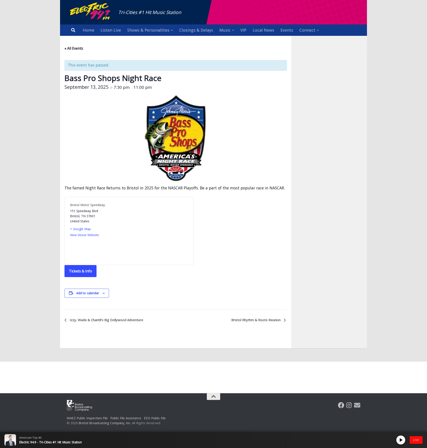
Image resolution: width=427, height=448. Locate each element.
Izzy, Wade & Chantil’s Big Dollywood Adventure (106, 320)
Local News (263, 30)
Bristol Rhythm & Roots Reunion (256, 320)
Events (286, 30)
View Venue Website (84, 235)
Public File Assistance (125, 418)
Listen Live (111, 30)
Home (88, 30)
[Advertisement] (213, 374)
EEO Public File (155, 418)
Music (225, 30)
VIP (243, 30)
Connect (307, 30)
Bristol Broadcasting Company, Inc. (105, 423)
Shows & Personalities (148, 30)
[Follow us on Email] (357, 405)
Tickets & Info (80, 271)
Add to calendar (87, 293)
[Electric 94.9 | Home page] (90, 11)
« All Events (73, 48)
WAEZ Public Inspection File (87, 418)
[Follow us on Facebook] (341, 405)
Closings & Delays (196, 30)
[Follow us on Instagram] (349, 405)
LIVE (416, 440)
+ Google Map (80, 229)
